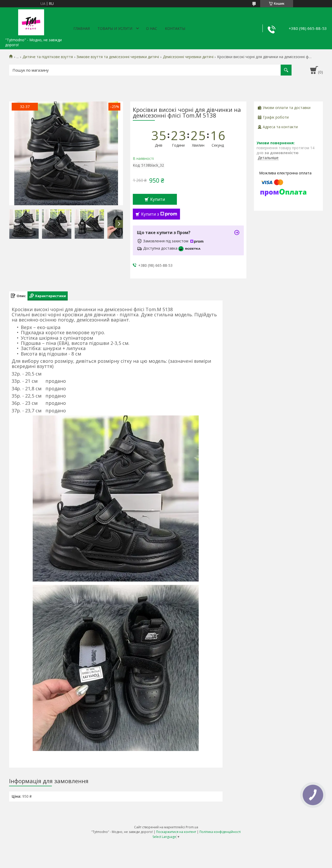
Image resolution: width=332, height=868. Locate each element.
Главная (81, 28)
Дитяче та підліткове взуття (48, 56)
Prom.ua (192, 827)
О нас (151, 28)
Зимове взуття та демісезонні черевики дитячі (118, 56)
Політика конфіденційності (220, 832)
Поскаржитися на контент (176, 832)
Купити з (150, 214)
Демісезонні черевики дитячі (188, 56)
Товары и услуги (115, 28)
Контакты (175, 28)
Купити (157, 199)
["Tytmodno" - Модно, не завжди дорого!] (31, 21)
